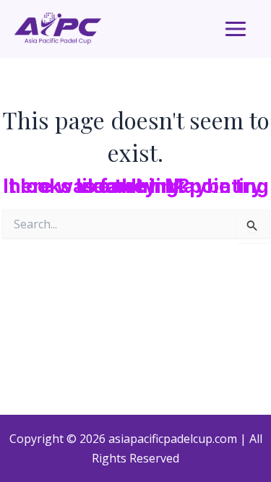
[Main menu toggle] (236, 29)
